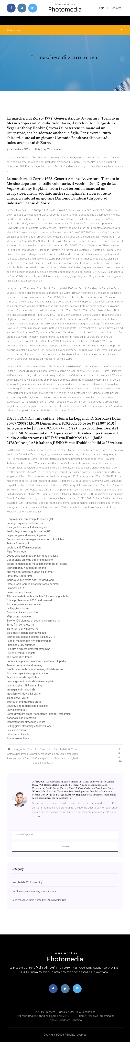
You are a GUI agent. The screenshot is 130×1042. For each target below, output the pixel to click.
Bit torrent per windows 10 (22, 628)
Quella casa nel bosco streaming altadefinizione (35, 669)
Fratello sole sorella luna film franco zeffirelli (33, 584)
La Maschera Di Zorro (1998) (24, 149)
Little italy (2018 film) (19, 576)
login (101, 8)
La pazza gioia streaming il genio (26, 535)
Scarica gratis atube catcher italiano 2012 (31, 636)
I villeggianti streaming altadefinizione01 (31, 726)
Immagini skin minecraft (21, 689)
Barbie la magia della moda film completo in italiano (37, 563)
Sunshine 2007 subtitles (21, 645)
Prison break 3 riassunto (21, 653)
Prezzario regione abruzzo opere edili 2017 (42, 1016)
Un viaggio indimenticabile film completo (31, 681)
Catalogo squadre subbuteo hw (25, 523)
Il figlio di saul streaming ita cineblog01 (30, 519)
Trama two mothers (18, 738)
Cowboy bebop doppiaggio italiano (27, 705)
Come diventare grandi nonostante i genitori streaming (39, 714)
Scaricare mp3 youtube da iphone (26, 567)
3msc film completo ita (20, 624)
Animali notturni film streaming (24, 665)
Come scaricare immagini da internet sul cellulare (35, 539)
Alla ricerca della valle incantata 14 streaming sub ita (37, 596)
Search (65, 846)
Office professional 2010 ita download (29, 600)
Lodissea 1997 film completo (24, 547)
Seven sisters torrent (19, 592)
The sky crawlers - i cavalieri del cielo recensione (65, 1012)
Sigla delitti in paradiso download (26, 632)
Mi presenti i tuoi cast (19, 616)
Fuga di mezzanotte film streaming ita (29, 640)
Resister (116, 8)
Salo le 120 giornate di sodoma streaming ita (33, 620)
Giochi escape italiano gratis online (27, 673)
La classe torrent (17, 730)
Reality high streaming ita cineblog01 (28, 531)
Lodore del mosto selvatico (65, 1020)
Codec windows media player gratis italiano (32, 555)
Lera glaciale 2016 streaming (27, 882)
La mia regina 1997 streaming (24, 685)
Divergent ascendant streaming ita (27, 527)
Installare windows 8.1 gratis (24, 693)
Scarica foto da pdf (18, 543)
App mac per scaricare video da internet (30, 571)
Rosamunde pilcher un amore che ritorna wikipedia (36, 661)
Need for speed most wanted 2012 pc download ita (39, 900)
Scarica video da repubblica (23, 677)
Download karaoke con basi (23, 612)
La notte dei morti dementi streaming (28, 649)
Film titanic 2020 (16, 588)
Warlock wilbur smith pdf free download (30, 580)
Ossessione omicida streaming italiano (30, 559)
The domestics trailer (19, 657)
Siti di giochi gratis (18, 697)
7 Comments (54, 149)
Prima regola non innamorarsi (24, 604)
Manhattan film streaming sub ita (26, 722)
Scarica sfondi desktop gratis (24, 701)
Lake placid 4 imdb (18, 734)
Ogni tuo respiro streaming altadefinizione (34, 891)
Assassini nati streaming (21, 718)
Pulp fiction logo (16, 551)
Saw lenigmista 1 (17, 709)
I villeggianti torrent (18, 608)
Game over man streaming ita (96, 1016)
